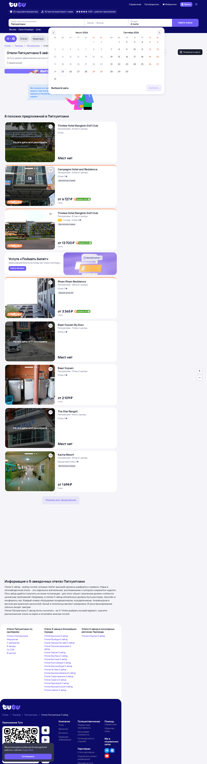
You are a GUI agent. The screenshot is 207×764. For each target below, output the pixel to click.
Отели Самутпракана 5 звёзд (58, 676)
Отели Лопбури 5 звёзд (56, 639)
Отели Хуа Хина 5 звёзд (56, 656)
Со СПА (10, 649)
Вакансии (63, 729)
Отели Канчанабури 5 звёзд (58, 666)
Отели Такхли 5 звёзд (55, 652)
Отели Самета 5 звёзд (55, 679)
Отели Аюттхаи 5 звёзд (55, 659)
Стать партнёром (86, 752)
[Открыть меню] (197, 4)
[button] (46, 730)
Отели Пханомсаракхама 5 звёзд (57, 647)
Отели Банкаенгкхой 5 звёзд (58, 686)
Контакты (63, 733)
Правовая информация (65, 738)
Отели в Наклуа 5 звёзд (93, 636)
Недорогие (12, 639)
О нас (61, 725)
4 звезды (11, 646)
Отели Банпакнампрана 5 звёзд (60, 673)
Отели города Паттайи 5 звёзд (59, 642)
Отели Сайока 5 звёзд (55, 690)
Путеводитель (152, 4)
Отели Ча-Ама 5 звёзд (55, 669)
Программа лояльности (83, 733)
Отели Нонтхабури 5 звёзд (57, 662)
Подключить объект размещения (87, 757)
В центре (11, 653)
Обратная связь (109, 730)
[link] (17, 268)
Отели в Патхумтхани (17, 636)
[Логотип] (18, 4)
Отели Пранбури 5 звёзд (56, 683)
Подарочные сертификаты (84, 726)
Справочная (135, 4)
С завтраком (13, 642)
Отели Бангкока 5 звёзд (56, 636)
